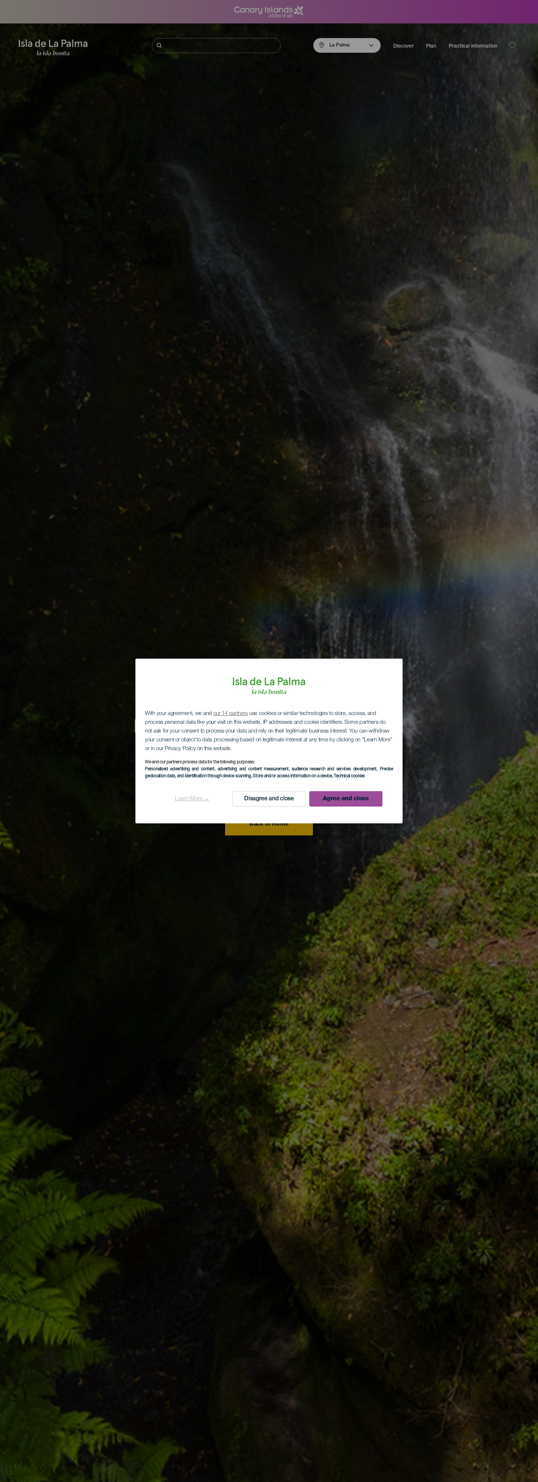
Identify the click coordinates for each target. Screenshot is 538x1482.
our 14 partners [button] (230, 713)
